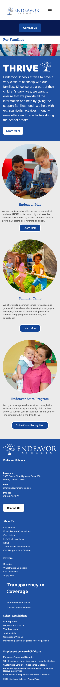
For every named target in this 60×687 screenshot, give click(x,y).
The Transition (10, 629)
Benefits (7, 564)
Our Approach (10, 621)
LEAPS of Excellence (13, 539)
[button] (6, 466)
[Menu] (50, 10)
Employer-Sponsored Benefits (18, 657)
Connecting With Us (13, 637)
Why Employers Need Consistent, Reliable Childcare (29, 661)
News (6, 542)
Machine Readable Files (19, 607)
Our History (9, 535)
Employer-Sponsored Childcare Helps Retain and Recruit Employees (28, 669)
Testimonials (9, 633)
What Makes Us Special (15, 568)
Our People (9, 527)
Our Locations (10, 571)
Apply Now (8, 575)
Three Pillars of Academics (16, 546)
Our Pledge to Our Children (17, 550)
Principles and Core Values (17, 531)
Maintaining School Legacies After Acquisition (26, 640)
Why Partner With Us (13, 625)
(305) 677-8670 (11, 496)
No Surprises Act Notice (18, 602)
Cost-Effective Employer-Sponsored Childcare (26, 674)
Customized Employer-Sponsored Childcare (25, 665)
